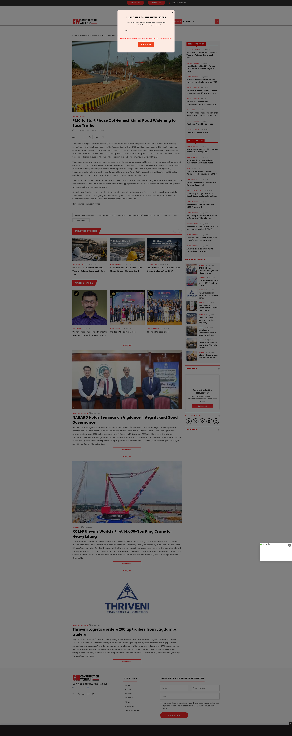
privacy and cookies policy (144, 38)
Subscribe (146, 44)
